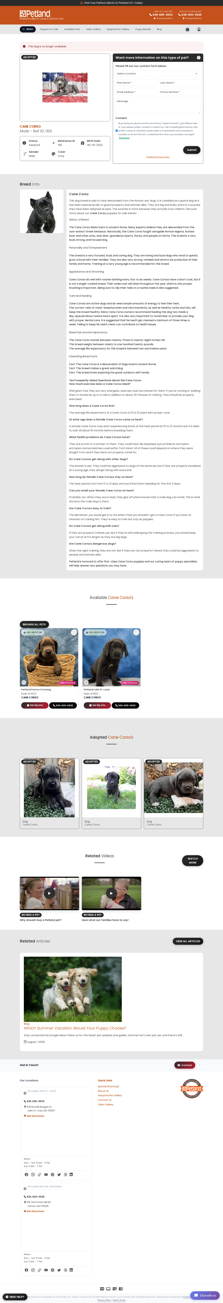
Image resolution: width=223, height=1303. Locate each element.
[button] (32, 632)
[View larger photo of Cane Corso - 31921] (136, 632)
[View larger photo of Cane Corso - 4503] (74, 632)
